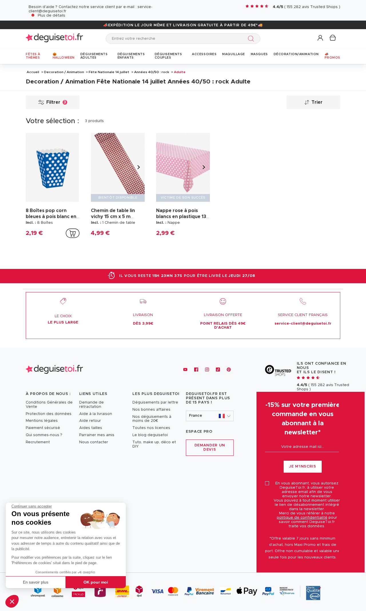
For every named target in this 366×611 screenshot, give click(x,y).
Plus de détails (51, 15)
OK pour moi (95, 582)
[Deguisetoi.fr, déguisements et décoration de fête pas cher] (54, 38)
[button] (12, 601)
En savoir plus (35, 582)
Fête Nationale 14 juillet (109, 72)
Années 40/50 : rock (151, 72)
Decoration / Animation (64, 72)
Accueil (33, 72)
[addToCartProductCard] (72, 233)
